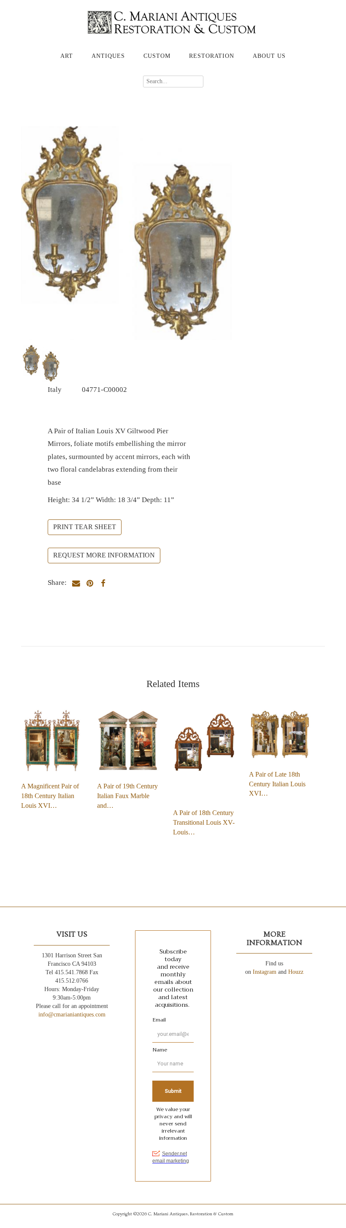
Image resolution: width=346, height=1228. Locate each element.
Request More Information (104, 555)
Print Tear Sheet (84, 526)
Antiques (108, 56)
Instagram (264, 972)
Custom (156, 56)
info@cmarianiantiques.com (71, 1014)
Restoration (211, 56)
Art (66, 56)
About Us (269, 56)
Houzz (295, 972)
